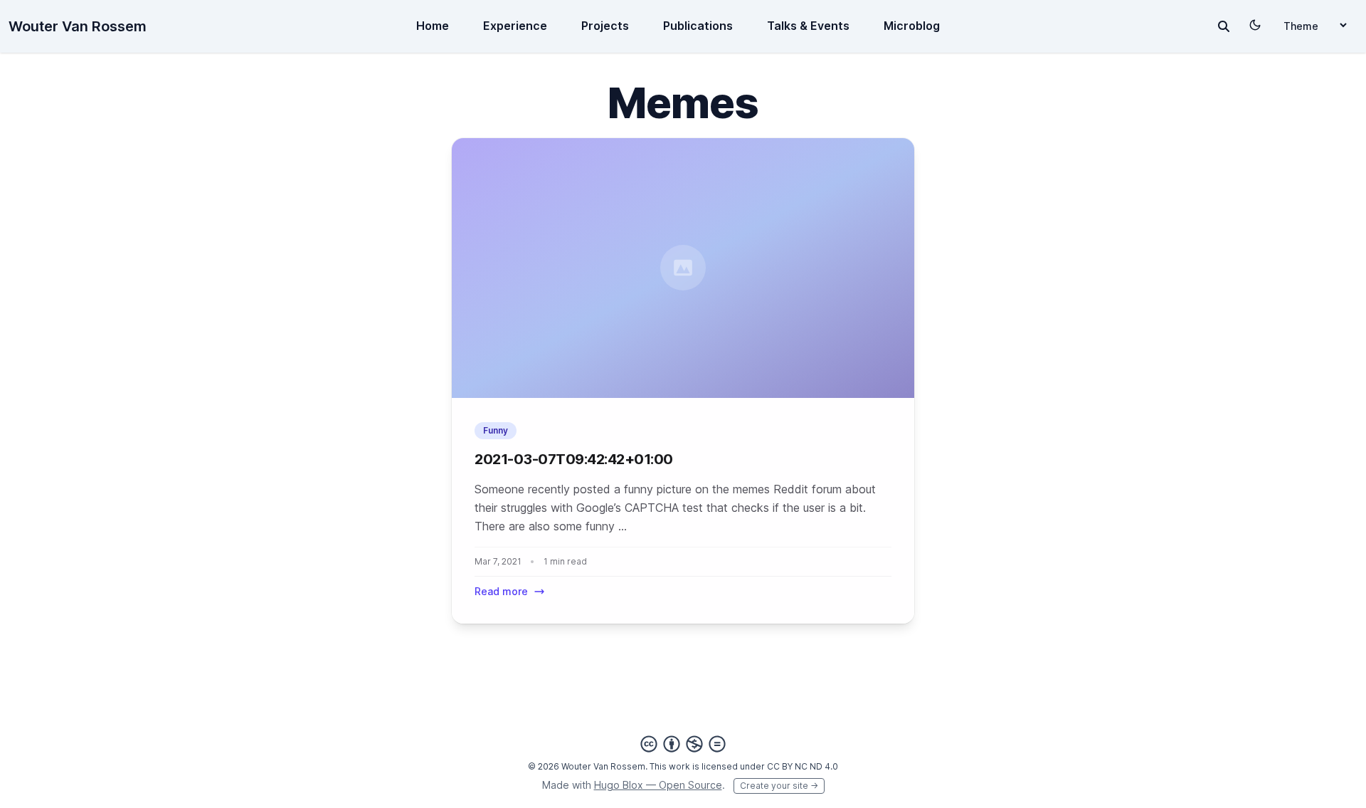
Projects (605, 26)
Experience (515, 26)
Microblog (912, 26)
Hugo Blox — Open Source (658, 785)
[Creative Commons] (683, 743)
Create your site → (779, 785)
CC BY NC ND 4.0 (802, 766)
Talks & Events (808, 26)
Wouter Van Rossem (78, 26)
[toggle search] (1223, 26)
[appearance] (1255, 25)
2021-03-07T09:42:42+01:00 (574, 459)
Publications (698, 26)
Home (432, 26)
